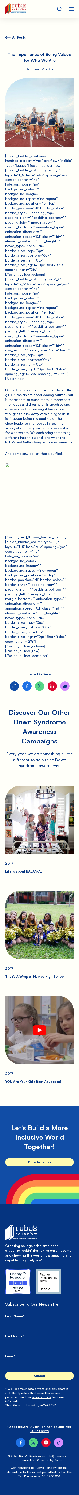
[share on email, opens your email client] (65, 686)
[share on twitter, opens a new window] (39, 686)
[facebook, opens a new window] (20, 1442)
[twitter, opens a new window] (33, 1442)
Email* (10, 1356)
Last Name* (14, 1336)
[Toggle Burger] (71, 9)
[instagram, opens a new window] (46, 1442)
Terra (58, 1460)
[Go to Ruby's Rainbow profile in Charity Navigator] (18, 1281)
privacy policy (41, 1397)
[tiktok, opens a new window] (58, 1442)
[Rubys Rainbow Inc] (48, 1281)
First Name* (14, 1316)
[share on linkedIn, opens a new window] (52, 686)
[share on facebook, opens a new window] (27, 686)
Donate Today (39, 1162)
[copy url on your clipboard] (14, 686)
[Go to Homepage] (15, 9)
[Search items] (59, 9)
